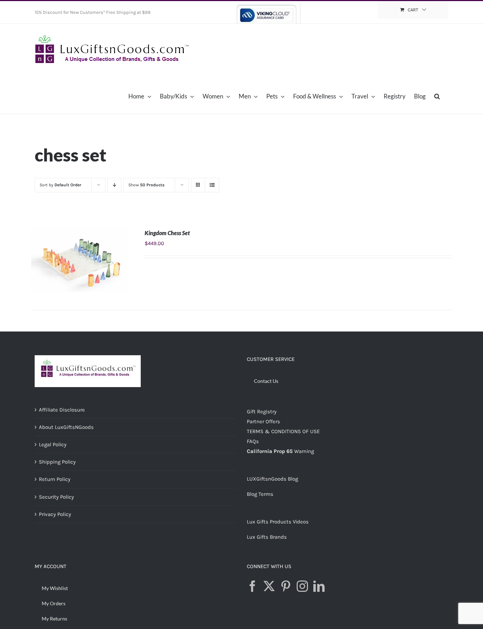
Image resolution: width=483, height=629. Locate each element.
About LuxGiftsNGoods (66, 427)
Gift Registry (262, 411)
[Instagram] (302, 586)
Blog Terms (260, 494)
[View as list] (212, 185)
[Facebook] (252, 586)
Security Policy (56, 497)
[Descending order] (114, 185)
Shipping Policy (57, 462)
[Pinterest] (285, 586)
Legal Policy (52, 444)
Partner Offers (263, 421)
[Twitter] (269, 586)
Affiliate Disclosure (62, 410)
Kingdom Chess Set (167, 233)
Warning (304, 451)
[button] (437, 96)
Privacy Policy (55, 514)
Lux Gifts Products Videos (278, 521)
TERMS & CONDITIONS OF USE (283, 431)
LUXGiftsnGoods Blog (272, 479)
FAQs (253, 441)
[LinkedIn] (319, 586)
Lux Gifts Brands (267, 537)
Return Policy (54, 479)
